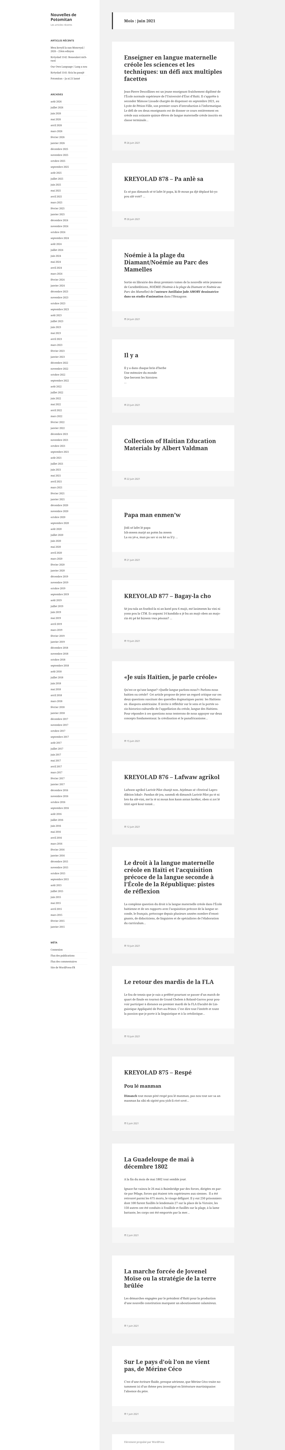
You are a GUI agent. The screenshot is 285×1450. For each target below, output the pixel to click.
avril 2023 (56, 339)
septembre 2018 (60, 665)
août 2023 (56, 315)
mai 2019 (56, 618)
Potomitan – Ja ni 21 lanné (65, 78)
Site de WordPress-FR (63, 967)
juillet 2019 (57, 606)
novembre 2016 (59, 796)
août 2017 (56, 742)
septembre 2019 (60, 594)
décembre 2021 (59, 434)
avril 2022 (56, 410)
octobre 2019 (58, 588)
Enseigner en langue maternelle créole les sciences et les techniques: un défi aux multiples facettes (173, 68)
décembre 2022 (59, 362)
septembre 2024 (60, 238)
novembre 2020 (59, 511)
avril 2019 (56, 624)
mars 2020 (56, 558)
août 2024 (56, 244)
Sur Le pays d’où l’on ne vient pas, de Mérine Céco (167, 1365)
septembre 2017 (60, 736)
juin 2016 (56, 825)
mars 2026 (56, 131)
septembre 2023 (60, 309)
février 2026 (58, 137)
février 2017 (58, 778)
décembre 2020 (59, 505)
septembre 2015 (60, 879)
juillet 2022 (57, 392)
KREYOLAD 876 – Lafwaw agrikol (172, 777)
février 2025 (58, 208)
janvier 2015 (58, 926)
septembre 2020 (60, 523)
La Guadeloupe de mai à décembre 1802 (159, 1162)
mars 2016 (56, 843)
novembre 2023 (59, 297)
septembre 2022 (60, 380)
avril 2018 (56, 695)
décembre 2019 (59, 576)
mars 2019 (56, 630)
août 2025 (56, 172)
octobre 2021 (58, 446)
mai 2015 (56, 903)
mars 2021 (56, 487)
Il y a (131, 355)
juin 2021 (56, 469)
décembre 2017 (59, 719)
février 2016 (58, 849)
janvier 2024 (58, 285)
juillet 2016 (57, 820)
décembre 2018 (59, 647)
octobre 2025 (58, 161)
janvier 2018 (58, 713)
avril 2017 (56, 766)
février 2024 (58, 279)
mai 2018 (56, 689)
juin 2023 (56, 327)
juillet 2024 (57, 250)
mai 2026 (56, 119)
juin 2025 (56, 184)
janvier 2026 (58, 143)
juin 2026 (56, 113)
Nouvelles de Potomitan (63, 17)
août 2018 (56, 671)
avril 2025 (56, 196)
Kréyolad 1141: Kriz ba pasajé (67, 72)
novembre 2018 (59, 653)
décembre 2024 (59, 220)
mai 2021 (56, 475)
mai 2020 (56, 546)
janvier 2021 (58, 499)
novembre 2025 (59, 155)
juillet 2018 (57, 677)
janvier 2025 (58, 214)
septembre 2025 (60, 166)
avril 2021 (56, 481)
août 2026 (56, 101)
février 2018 (58, 707)
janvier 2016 (58, 855)
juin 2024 (56, 256)
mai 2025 (56, 190)
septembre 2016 (60, 808)
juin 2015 (56, 897)
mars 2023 (56, 345)
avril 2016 (56, 837)
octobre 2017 (58, 730)
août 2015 (56, 885)
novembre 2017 (59, 725)
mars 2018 (56, 701)
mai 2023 (56, 333)
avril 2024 (56, 267)
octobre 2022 (58, 374)
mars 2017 (56, 772)
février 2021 (58, 493)
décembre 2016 (59, 790)
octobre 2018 (58, 659)
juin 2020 (56, 541)
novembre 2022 (59, 368)
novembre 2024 (59, 226)
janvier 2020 (58, 570)
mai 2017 (56, 760)
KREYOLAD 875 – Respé (158, 1072)
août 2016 (56, 814)
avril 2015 (56, 909)
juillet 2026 (57, 107)
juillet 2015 (57, 891)
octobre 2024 (58, 232)
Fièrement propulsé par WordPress (144, 1442)
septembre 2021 (60, 451)
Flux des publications (63, 955)
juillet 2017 (57, 748)
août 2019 (56, 600)
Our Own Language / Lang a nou (69, 66)
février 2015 (58, 920)
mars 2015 (56, 915)
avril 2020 (56, 552)
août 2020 (56, 529)
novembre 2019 (59, 582)
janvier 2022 (58, 428)
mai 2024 (56, 261)
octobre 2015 (58, 873)
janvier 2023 (58, 356)
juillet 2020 (57, 535)
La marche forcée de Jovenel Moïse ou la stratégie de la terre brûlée (170, 1278)
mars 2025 (56, 202)
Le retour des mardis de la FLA (169, 982)
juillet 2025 (57, 178)
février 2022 (58, 422)
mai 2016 (56, 831)
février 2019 (58, 636)
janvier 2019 (58, 641)
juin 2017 (56, 754)
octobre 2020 (58, 517)
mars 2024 (56, 273)
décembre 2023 (59, 291)
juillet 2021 (57, 463)
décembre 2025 (59, 149)
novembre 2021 (59, 440)
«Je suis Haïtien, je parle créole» (170, 677)
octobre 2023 (58, 303)
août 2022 (56, 386)
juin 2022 (56, 398)
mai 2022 (56, 404)
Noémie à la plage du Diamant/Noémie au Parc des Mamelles (166, 262)
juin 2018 (56, 683)
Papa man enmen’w (152, 515)
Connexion (57, 949)
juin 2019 (56, 612)
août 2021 (56, 457)
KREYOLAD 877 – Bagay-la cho (167, 596)
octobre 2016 (58, 802)
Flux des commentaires (64, 961)
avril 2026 (56, 125)
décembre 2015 (59, 861)
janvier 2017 (58, 784)
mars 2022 (56, 416)
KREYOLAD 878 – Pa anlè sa (163, 179)
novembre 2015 (59, 867)
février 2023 (58, 351)
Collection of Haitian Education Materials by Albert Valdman (170, 444)
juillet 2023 (57, 321)
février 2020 (58, 564)
